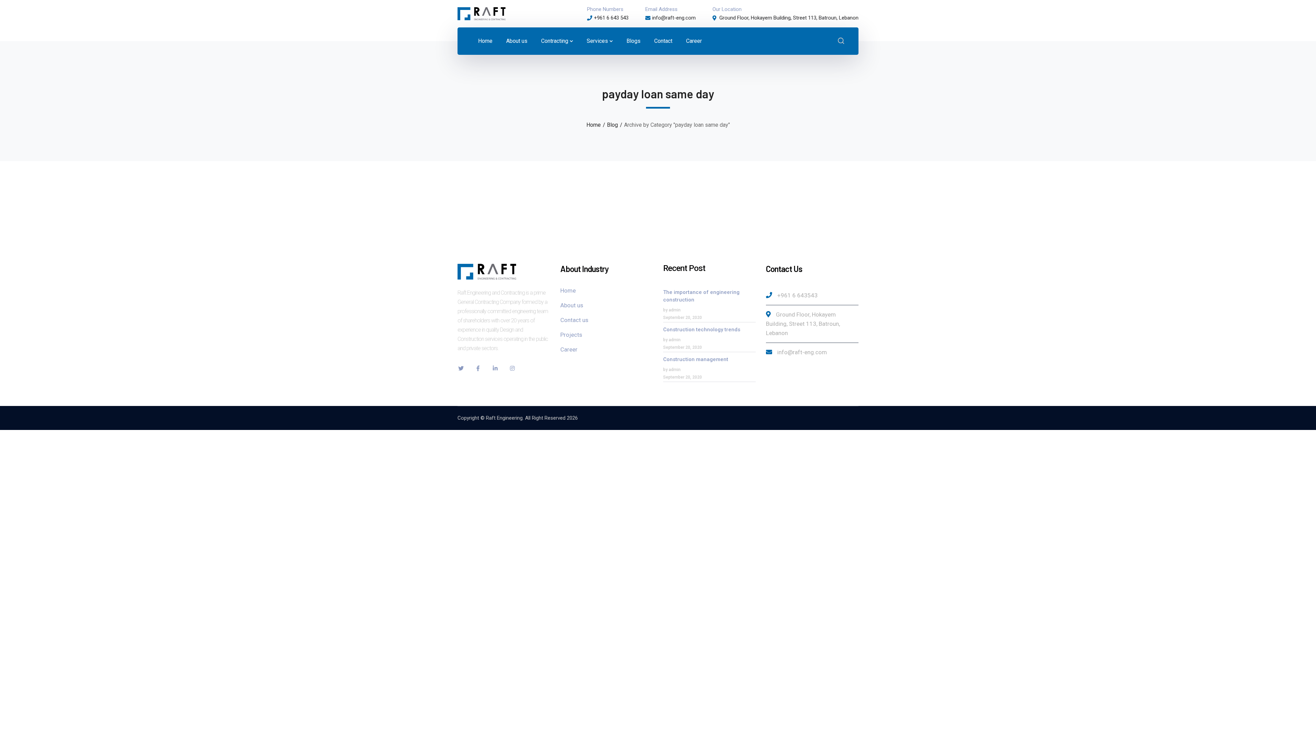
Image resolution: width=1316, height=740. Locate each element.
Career (568, 349)
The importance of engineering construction (701, 296)
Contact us (574, 320)
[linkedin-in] (495, 368)
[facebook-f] (478, 368)
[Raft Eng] (481, 13)
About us (571, 305)
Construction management (695, 359)
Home (593, 125)
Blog (612, 125)
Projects (571, 334)
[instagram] (512, 368)
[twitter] (461, 368)
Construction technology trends (701, 329)
